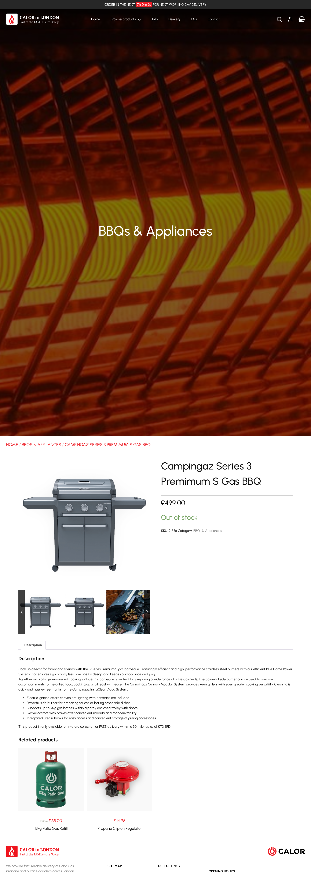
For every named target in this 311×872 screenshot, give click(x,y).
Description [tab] (33, 645)
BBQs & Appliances (41, 444)
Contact (214, 19)
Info (155, 19)
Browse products (123, 19)
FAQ (194, 19)
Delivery (174, 19)
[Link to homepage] (32, 19)
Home (95, 19)
